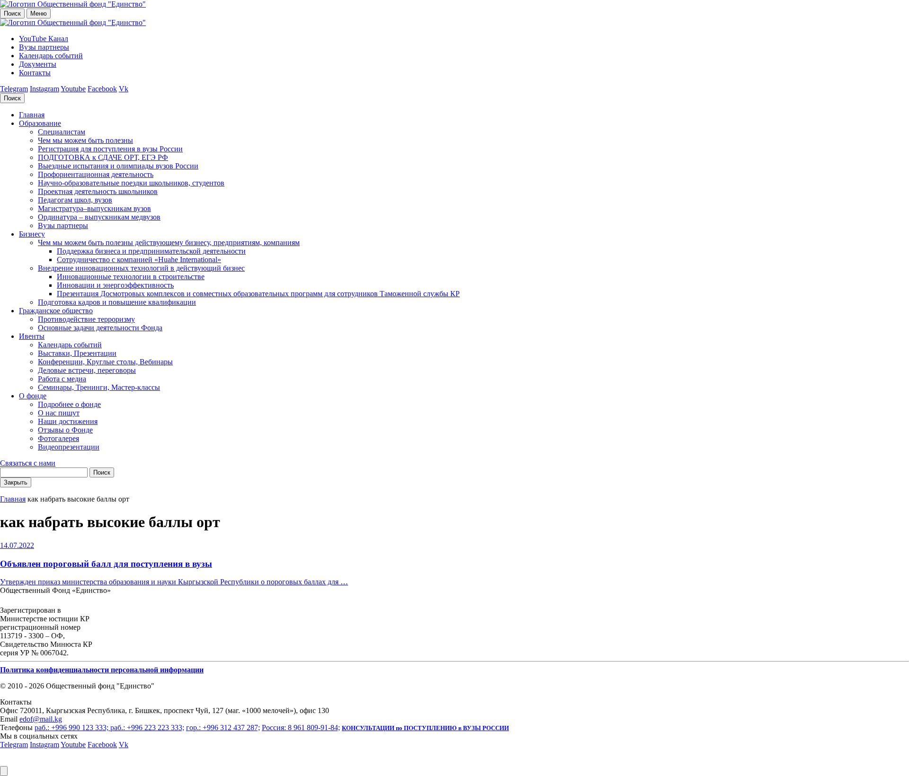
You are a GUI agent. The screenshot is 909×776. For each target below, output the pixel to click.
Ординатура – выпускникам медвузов (99, 217)
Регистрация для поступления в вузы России (110, 149)
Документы (37, 64)
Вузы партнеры (44, 47)
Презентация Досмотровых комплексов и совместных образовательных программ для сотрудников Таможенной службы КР (258, 294)
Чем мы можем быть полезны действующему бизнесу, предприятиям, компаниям (169, 242)
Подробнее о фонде (69, 404)
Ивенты (32, 336)
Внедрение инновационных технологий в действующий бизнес (141, 268)
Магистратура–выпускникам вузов (94, 208)
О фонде (32, 396)
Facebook (102, 89)
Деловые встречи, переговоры (87, 370)
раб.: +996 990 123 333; (72, 727)
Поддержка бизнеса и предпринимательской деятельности (151, 251)
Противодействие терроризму (86, 319)
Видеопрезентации (68, 447)
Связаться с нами (27, 463)
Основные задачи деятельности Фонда (100, 328)
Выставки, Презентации (77, 353)
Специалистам (61, 132)
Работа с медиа (62, 379)
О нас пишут (59, 413)
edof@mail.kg (40, 719)
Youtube (73, 89)
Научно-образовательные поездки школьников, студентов (131, 183)
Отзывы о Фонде (65, 430)
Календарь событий (51, 56)
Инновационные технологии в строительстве (131, 277)
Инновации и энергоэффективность (115, 285)
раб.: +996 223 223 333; (147, 727)
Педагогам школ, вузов (75, 200)
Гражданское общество (56, 311)
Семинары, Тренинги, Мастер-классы (99, 387)
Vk (123, 89)
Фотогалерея (58, 438)
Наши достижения (68, 421)
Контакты (35, 73)
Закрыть (15, 482)
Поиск (12, 13)
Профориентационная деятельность (95, 174)
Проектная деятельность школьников (98, 191)
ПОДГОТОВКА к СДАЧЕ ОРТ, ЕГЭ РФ (103, 157)
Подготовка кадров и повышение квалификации (117, 302)
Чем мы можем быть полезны (85, 140)
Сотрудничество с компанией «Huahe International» (139, 260)
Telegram (14, 89)
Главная (32, 115)
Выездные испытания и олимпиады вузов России (118, 166)
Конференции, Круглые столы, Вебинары (105, 362)
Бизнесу (32, 234)
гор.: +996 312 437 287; (223, 727)
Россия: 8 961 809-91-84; (301, 727)
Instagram (44, 89)
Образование (40, 123)
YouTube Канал (43, 39)
